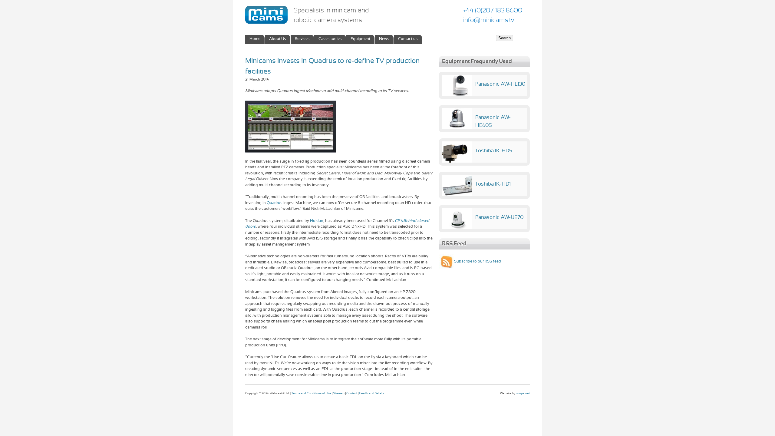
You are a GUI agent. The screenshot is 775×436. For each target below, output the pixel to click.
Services (302, 39)
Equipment (360, 39)
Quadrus (274, 203)
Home (254, 39)
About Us (277, 39)
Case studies (330, 39)
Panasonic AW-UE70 (499, 217)
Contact (351, 393)
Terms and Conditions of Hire (311, 393)
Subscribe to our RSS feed (477, 261)
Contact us (408, 39)
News (384, 39)
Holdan (316, 221)
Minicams (266, 15)
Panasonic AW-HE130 (500, 84)
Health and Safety (371, 393)
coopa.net (523, 393)
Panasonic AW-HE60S (493, 121)
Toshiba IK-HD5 (493, 151)
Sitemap (339, 393)
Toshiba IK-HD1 (493, 184)
